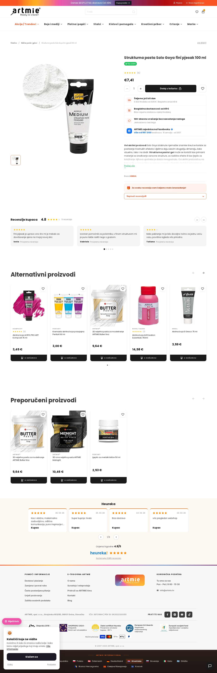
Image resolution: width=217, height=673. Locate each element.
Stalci (97, 24)
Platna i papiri (76, 24)
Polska (78, 661)
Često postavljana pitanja (37, 590)
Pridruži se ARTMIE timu (79, 590)
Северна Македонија (115, 666)
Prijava (179, 3)
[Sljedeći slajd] (43, 305)
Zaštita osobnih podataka (37, 600)
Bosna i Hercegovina (87, 666)
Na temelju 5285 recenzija (108, 558)
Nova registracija (196, 3)
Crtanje (174, 24)
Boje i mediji (51, 24)
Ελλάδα (182, 661)
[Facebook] (167, 615)
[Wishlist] (202, 88)
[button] (107, 365)
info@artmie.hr (167, 590)
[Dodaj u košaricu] (29, 358)
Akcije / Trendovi (25, 24)
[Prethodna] (100, 537)
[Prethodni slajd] (14, 305)
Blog (69, 600)
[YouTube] (182, 615)
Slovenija (152, 661)
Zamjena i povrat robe (36, 585)
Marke (191, 24)
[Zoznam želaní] (197, 12)
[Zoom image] (64, 109)
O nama (71, 580)
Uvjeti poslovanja (33, 595)
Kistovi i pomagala (121, 24)
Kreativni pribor (151, 24)
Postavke (51, 664)
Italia (168, 661)
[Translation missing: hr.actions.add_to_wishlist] (43, 288)
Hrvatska (134, 661)
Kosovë (136, 666)
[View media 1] (16, 160)
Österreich (95, 661)
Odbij (10, 664)
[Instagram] (175, 615)
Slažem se (31, 656)
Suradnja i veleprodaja (78, 585)
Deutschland (115, 661)
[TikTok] (189, 615)
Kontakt (71, 595)
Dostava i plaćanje (34, 580)
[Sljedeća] (116, 537)
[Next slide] (203, 273)
